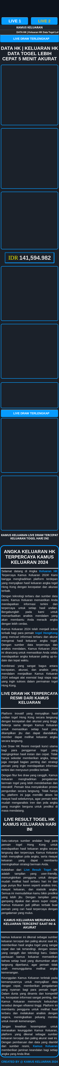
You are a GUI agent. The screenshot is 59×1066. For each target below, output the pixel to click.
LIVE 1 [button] (15, 21)
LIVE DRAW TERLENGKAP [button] (31, 38)
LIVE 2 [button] (44, 21)
